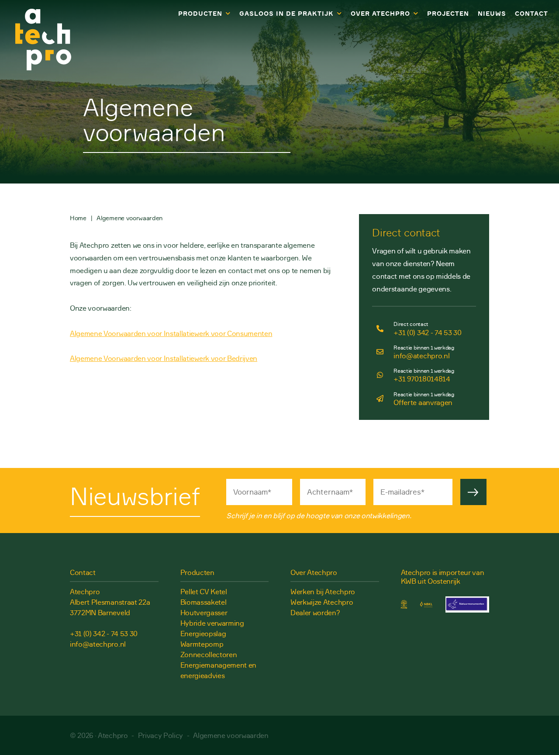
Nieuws (492, 13)
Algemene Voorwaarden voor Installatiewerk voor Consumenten (171, 333)
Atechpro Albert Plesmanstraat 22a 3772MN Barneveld (110, 602)
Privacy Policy (160, 735)
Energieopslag (203, 633)
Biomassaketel (203, 602)
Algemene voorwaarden (231, 735)
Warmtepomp (202, 644)
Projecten (448, 13)
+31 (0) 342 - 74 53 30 (104, 633)
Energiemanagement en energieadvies (218, 670)
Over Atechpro (380, 13)
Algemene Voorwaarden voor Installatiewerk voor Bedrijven (163, 358)
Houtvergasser (204, 612)
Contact (531, 13)
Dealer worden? (315, 612)
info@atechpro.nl (98, 644)
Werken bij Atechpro (322, 591)
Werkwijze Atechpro (321, 602)
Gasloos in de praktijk (286, 13)
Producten (200, 13)
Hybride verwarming (212, 623)
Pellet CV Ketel (203, 591)
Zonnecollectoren (208, 654)
